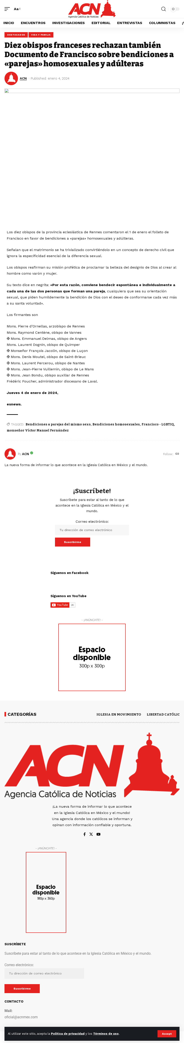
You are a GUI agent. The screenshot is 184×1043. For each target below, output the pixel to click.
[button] (167, 1033)
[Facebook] (84, 834)
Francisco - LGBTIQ (158, 424)
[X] (91, 834)
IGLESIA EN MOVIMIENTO (118, 714)
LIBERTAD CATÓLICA (164, 714)
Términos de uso (106, 1033)
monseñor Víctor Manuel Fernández (38, 430)
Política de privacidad (68, 1033)
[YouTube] (98, 834)
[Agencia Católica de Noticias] (92, 9)
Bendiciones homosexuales (116, 424)
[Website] (177, 454)
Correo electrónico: (92, 521)
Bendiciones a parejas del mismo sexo (58, 424)
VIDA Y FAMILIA (41, 34)
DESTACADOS (16, 34)
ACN (23, 78)
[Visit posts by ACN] (10, 454)
